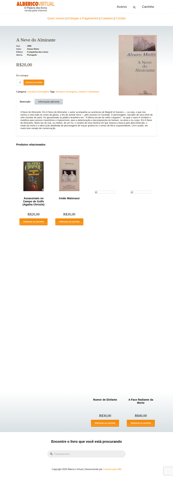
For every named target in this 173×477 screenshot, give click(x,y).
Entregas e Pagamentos (83, 18)
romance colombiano (88, 91)
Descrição (25, 101)
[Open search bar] (134, 7)
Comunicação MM (112, 469)
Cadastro (107, 18)
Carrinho (148, 7)
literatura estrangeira (66, 91)
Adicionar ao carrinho (34, 82)
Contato (120, 18)
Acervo (122, 7)
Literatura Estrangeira (38, 91)
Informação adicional (48, 101)
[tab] (25, 101)
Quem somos (56, 18)
